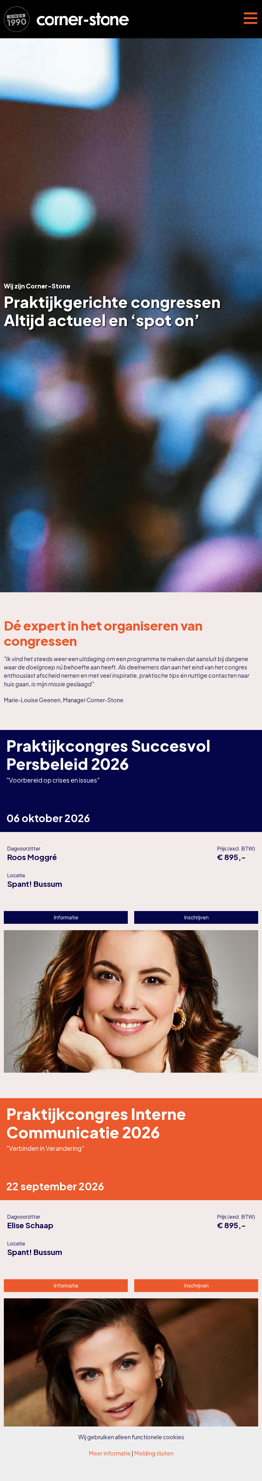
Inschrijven (196, 917)
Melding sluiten (153, 1453)
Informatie (66, 917)
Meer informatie (110, 1453)
